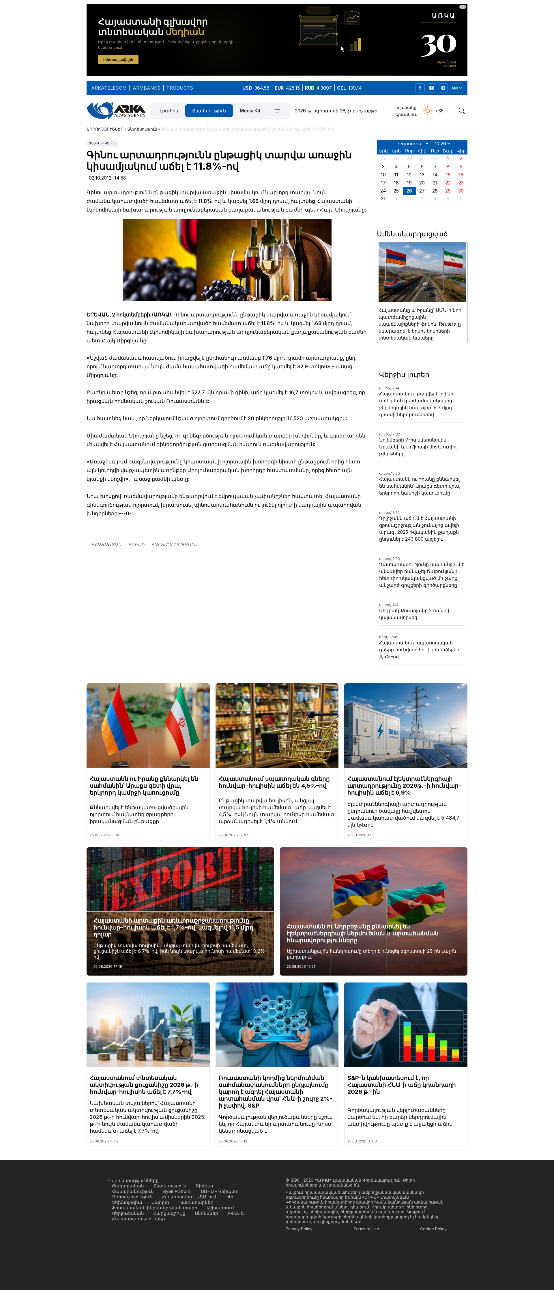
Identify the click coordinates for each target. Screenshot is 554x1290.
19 (409, 183)
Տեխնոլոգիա (127, 1202)
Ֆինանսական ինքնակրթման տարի (154, 1207)
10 (383, 175)
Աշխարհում (220, 1207)
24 (383, 191)
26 (409, 191)
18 (396, 183)
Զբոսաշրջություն (132, 1197)
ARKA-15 (236, 1213)
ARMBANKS (146, 88)
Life (229, 1197)
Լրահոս (169, 111)
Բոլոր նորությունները (133, 1180)
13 (422, 175)
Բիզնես (204, 1186)
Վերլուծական (128, 1213)
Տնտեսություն (209, 111)
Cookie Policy (433, 1228)
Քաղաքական (128, 1186)
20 (422, 183)
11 (396, 175)
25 (396, 191)
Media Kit (250, 111)
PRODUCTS (179, 88)
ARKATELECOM (109, 88)
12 (409, 175)
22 (448, 183)
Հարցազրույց (169, 1213)
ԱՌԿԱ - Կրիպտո (220, 1191)
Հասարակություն (133, 1191)
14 (435, 175)
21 (435, 183)
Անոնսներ (206, 1213)
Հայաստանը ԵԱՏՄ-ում (189, 1197)
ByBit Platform (177, 1191)
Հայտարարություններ (138, 1218)
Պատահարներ (196, 1202)
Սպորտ (160, 1202)
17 (383, 183)
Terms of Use (366, 1228)
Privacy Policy (299, 1228)
